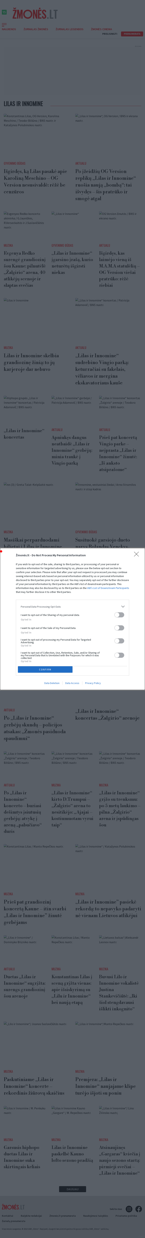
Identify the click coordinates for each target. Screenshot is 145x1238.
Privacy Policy (93, 683)
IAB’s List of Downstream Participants (108, 588)
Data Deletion (51, 683)
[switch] (119, 614)
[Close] (137, 555)
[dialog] (72, 619)
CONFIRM (45, 669)
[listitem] (72, 607)
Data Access (72, 683)
